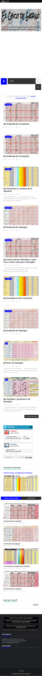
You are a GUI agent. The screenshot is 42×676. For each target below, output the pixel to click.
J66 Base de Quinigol (13, 363)
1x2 (6, 343)
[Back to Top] (22, 671)
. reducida (8, 104)
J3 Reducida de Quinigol (11, 544)
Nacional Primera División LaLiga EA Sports (21, 618)
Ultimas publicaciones (11, 498)
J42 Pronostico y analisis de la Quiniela (17, 473)
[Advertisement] (21, 56)
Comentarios (31, 498)
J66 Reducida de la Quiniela (16, 124)
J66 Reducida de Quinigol (15, 227)
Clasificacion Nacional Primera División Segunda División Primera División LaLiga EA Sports (21, 621)
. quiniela (8, 169)
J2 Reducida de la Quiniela (12, 589)
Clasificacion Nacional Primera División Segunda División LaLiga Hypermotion (21, 626)
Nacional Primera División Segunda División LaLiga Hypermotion (21, 630)
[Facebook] (20, 671)
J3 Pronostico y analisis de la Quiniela (16, 566)
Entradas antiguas (31, 416)
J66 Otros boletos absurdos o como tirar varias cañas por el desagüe (19, 260)
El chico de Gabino (25, 674)
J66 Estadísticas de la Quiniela (17, 298)
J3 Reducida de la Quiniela (12, 521)
